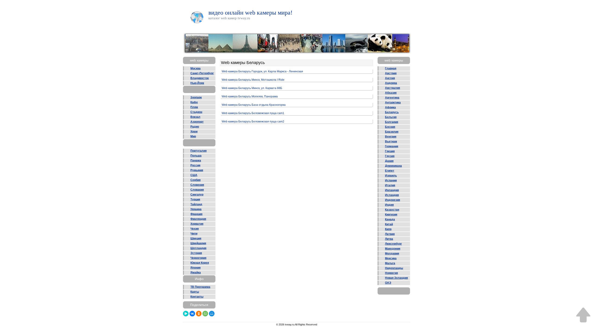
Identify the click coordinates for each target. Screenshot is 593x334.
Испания (391, 180)
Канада (390, 219)
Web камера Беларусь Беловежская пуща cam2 (253, 121)
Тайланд (196, 204)
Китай (389, 224)
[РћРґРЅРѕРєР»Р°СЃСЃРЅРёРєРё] (199, 313)
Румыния (196, 170)
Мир (193, 136)
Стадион (196, 112)
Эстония (196, 253)
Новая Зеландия (396, 277)
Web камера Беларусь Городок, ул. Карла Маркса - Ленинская (262, 71)
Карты (194, 291)
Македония (392, 248)
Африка (390, 107)
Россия (195, 165)
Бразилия (391, 131)
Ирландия (392, 190)
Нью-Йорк (197, 83)
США (193, 175)
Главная (390, 68)
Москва (195, 68)
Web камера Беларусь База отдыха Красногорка (254, 104)
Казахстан (392, 209)
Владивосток (199, 78)
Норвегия (391, 273)
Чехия (194, 228)
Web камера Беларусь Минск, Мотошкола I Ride (253, 79)
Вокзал (195, 117)
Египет (389, 170)
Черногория (198, 258)
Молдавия (392, 253)
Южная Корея (199, 262)
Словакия (197, 189)
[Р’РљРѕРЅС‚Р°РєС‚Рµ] (192, 313)
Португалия (198, 150)
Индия (389, 204)
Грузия (389, 156)
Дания (389, 161)
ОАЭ (388, 282)
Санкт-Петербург (202, 73)
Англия (390, 78)
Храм (194, 131)
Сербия (195, 180)
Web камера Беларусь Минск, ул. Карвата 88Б (252, 88)
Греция (390, 151)
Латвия (390, 234)
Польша (196, 155)
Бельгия (391, 117)
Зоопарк (196, 97)
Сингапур (196, 194)
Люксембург (393, 243)
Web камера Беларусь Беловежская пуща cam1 (253, 113)
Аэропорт (197, 121)
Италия (390, 185)
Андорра (391, 83)
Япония (195, 267)
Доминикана (393, 165)
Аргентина (392, 97)
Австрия (391, 73)
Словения (197, 184)
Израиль (391, 175)
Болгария (391, 122)
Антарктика (393, 102)
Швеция (195, 238)
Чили (193, 233)
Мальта (390, 263)
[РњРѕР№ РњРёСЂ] (211, 313)
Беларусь (392, 112)
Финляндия (198, 219)
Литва (389, 239)
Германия (391, 146)
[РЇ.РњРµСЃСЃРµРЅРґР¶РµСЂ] (186, 313)
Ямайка (195, 272)
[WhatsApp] (205, 313)
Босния (390, 126)
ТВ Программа (200, 287)
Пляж (194, 107)
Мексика (391, 258)
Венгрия (390, 136)
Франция (196, 214)
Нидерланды (394, 268)
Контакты (196, 296)
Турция (195, 199)
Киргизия (391, 214)
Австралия (392, 88)
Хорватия (196, 223)
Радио (194, 126)
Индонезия (392, 200)
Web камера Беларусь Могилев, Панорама (250, 96)
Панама (195, 160)
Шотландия (198, 248)
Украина (196, 209)
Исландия (392, 195)
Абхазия (391, 92)
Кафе (194, 102)
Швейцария (198, 243)
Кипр (388, 229)
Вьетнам (391, 141)
